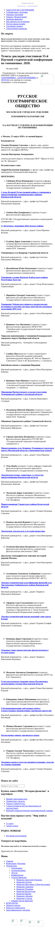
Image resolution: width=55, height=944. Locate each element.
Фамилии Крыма (23, 894)
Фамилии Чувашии (24, 889)
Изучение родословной (16, 836)
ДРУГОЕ (5, 80)
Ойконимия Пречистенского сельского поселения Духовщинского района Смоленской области (24, 393)
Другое (14, 873)
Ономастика (11, 866)
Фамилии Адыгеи (24, 898)
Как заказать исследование (18, 21)
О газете (9, 823)
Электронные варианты (16, 28)
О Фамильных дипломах (17, 12)
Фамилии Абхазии (24, 896)
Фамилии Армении (24, 887)
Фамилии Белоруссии (25, 891)
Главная (9, 861)
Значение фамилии (14, 19)
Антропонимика (18, 870)
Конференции (17, 875)
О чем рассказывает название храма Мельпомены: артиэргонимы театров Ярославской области (24, 682)
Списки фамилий (18, 877)
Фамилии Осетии (24, 882)
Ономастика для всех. (15, 801)
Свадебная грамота (14, 26)
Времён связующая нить (16, 799)
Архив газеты (12, 826)
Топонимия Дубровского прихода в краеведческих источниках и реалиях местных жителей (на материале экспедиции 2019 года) (26, 306)
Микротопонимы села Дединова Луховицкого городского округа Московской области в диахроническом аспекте (27, 449)
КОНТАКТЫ (12, 903)
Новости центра (13, 905)
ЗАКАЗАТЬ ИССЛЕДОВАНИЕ (20, 10)
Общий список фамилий (22, 901)
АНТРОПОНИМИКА (27, 78)
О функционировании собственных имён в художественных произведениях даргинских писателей (26, 709)
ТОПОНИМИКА (8, 78)
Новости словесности (15, 908)
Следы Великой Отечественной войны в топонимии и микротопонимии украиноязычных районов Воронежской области (26, 194)
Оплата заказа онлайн (15, 24)
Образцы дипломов (14, 14)
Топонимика (16, 868)
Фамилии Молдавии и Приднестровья (33, 884)
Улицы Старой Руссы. (15, 803)
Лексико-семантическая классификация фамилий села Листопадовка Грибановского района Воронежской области (26, 585)
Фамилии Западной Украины (29, 880)
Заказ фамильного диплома (18, 910)
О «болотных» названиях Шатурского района (22, 226)
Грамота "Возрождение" (16, 17)
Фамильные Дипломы (15, 863)
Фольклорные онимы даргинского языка (20, 735)
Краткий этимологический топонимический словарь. (29, 810)
